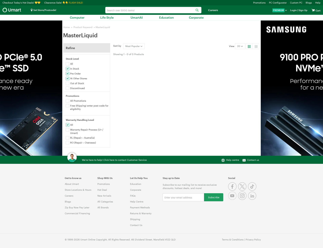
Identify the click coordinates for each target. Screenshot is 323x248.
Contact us (253, 159)
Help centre (232, 159)
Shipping (135, 219)
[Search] (197, 10)
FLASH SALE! (76, 2)
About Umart (72, 183)
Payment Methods (140, 207)
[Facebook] (233, 189)
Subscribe (213, 197)
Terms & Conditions (233, 239)
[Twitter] (243, 189)
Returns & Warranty (140, 213)
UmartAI (137, 17)
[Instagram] (243, 199)
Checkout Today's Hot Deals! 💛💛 (22, 2)
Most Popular (132, 46)
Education (166, 17)
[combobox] (153, 10)
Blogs (309, 2)
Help (317, 2)
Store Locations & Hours (78, 189)
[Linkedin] (252, 199)
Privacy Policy (253, 239)
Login (293, 10)
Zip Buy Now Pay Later (77, 207)
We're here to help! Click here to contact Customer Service (114, 159)
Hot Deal (102, 189)
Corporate (196, 17)
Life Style (107, 17)
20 (239, 46)
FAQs (133, 195)
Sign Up (302, 10)
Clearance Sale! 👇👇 (56, 2)
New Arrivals (104, 195)
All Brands (103, 207)
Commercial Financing (77, 213)
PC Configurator (278, 2)
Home (66, 27)
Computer (77, 17)
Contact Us (136, 225)
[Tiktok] (252, 189)
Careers (213, 10)
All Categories (105, 201)
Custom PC (296, 2)
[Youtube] (233, 199)
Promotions (259, 2)
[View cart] (313, 10)
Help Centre (136, 201)
